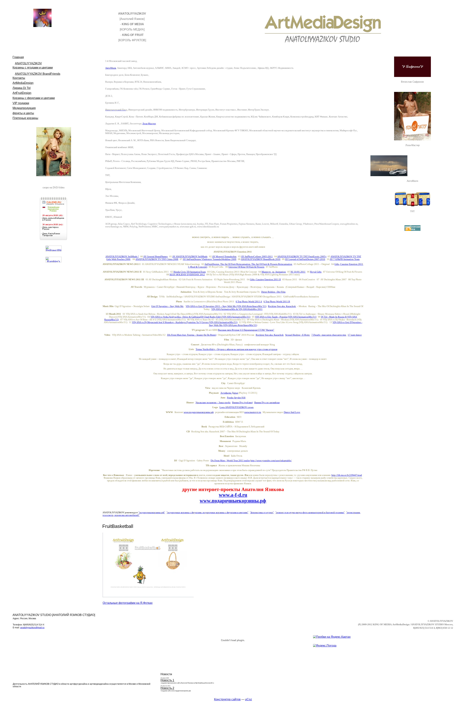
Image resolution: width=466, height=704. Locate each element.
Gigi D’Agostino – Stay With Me (167, 306)
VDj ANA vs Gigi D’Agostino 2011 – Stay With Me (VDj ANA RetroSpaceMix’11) (226, 306)
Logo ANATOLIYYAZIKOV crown (237, 407)
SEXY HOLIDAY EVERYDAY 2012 (187, 274)
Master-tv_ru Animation (274, 271)
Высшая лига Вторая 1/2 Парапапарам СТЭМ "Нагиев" (246, 330)
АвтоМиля (110, 68)
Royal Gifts (315, 271)
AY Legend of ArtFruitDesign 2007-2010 (305, 259)
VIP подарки (21, 103)
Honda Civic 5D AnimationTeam (189, 271)
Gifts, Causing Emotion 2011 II (265, 279)
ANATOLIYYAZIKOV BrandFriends (37, 73)
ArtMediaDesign (23, 82)
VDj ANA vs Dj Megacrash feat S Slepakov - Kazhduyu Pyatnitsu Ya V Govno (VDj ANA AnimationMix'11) (184, 322)
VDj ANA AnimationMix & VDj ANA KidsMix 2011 (236, 309)
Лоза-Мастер (149, 123)
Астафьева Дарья (229, 392)
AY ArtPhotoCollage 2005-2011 (257, 256)
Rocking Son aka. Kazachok (282, 306)
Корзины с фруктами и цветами (34, 98)
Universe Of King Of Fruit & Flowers (246, 266)
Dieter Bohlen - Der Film (273, 291)
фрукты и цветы (23, 113)
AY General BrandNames (155, 256)
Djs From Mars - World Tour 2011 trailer (230, 460)
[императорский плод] (412, 228)
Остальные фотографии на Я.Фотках (128, 602)
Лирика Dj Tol (22, 88)
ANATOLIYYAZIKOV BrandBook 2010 (260, 259)
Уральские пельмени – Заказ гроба (213, 402)
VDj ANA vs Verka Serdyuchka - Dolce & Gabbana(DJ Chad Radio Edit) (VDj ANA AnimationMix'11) (200, 316)
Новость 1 (167, 680)
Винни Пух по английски (267, 402)
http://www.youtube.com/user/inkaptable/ (271, 460)
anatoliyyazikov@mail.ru (32, 627)
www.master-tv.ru (252, 412)
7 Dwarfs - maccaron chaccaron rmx (328, 334)
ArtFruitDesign (22, 92)
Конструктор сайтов (227, 699)
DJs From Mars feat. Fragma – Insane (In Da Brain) (191, 334)
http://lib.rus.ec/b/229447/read (346, 475)
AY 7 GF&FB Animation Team (345, 259)
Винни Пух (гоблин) (242, 402)
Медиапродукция (24, 108)
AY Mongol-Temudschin (224, 256)
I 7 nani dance (355, 334)
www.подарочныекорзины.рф (199, 412)
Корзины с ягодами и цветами (33, 67)
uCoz (248, 699)
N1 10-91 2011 (298, 271)
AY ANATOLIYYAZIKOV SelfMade (190, 256)
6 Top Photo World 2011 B (277, 301)
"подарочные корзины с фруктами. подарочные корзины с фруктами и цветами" (207, 512)
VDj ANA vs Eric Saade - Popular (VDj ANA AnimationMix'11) (285, 316)
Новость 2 (167, 688)
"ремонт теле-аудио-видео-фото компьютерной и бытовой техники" (310, 512)
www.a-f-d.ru (233, 495)
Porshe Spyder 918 (236, 397)
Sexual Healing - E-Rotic (297, 334)
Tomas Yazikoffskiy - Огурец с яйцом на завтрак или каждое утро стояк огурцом (236, 349)
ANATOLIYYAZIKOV (28, 63)
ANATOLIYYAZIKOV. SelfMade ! (122, 256)
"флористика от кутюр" (262, 512)
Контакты (19, 77)
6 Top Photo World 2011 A (249, 301)
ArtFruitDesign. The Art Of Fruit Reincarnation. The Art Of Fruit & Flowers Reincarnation (248, 264)
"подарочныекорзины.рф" (152, 512)
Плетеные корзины (25, 118)
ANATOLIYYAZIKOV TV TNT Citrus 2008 (156, 259)
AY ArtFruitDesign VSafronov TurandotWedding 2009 (209, 259)
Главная (18, 57)
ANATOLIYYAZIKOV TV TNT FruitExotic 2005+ (302, 256)
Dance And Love (292, 412)
